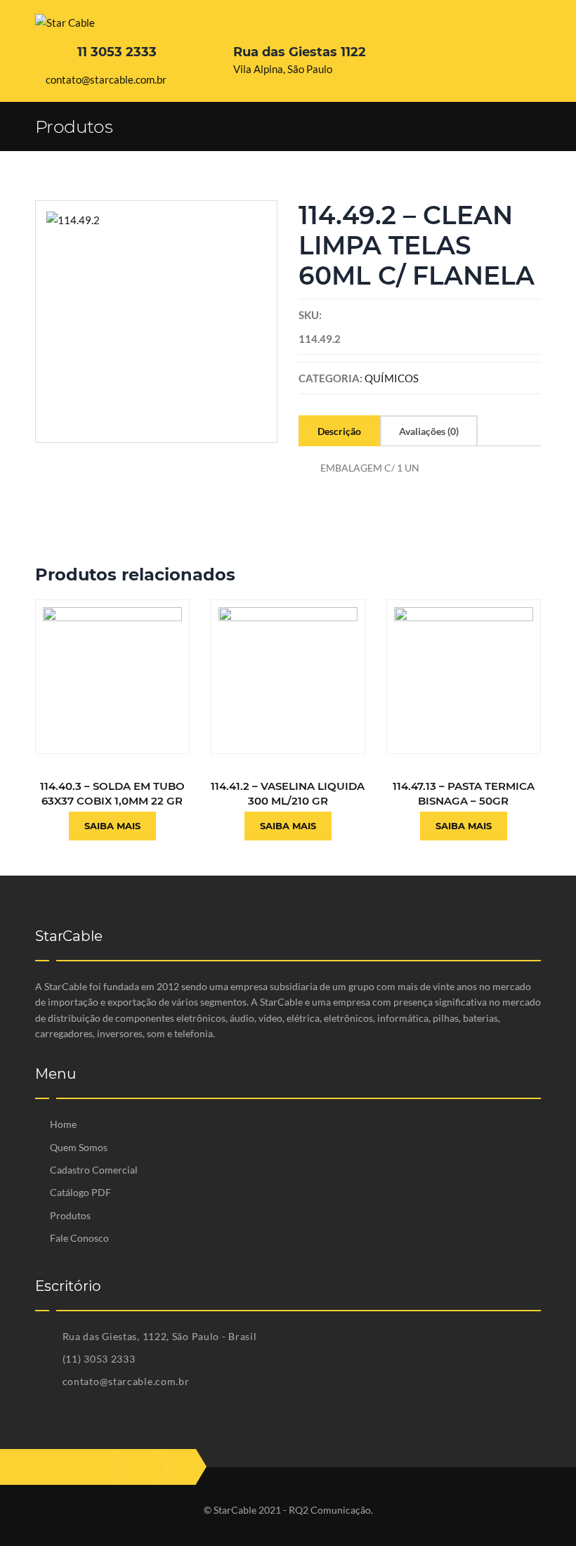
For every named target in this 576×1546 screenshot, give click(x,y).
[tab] (339, 430)
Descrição (339, 431)
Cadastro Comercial (94, 1170)
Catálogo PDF (80, 1192)
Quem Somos (78, 1147)
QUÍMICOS (392, 378)
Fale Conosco (79, 1238)
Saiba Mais (112, 825)
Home (63, 1124)
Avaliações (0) (429, 431)
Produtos (70, 1215)
